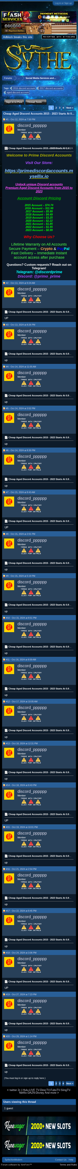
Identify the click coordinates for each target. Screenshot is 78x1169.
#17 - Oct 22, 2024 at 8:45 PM (21, 910)
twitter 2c (15, 1090)
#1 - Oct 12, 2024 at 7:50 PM (20, 119)
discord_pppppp (32, 125)
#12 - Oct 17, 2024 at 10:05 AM (21, 701)
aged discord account (18, 92)
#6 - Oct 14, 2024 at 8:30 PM (20, 450)
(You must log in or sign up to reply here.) (25, 1078)
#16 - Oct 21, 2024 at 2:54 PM (21, 869)
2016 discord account (24, 88)
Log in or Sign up (63, 3)
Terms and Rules (68, 1164)
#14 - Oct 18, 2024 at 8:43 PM (21, 785)
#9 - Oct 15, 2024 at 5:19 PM (20, 576)
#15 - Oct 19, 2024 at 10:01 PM (22, 827)
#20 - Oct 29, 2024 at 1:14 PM (21, 1036)
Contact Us (61, 1159)
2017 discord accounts (51, 88)
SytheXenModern (13, 1159)
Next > (69, 107)
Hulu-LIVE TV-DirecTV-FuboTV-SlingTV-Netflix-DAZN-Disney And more (45, 1091)
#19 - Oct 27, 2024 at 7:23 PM (21, 994)
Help (71, 1159)
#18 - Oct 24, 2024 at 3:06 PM (21, 952)
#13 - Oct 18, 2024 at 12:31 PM (22, 743)
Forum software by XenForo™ (16, 1164)
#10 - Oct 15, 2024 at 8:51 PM (21, 618)
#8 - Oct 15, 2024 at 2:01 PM (20, 534)
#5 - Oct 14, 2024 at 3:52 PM (20, 408)
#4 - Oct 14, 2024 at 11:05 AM (21, 366)
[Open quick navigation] (73, 78)
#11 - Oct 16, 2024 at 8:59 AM (21, 659)
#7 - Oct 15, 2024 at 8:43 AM (20, 492)
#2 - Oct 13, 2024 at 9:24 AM (20, 283)
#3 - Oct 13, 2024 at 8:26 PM (20, 324)
